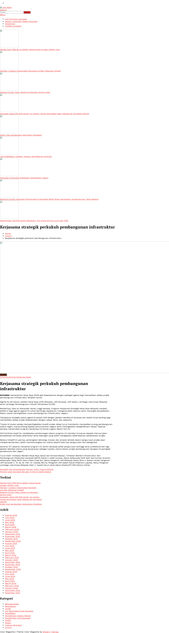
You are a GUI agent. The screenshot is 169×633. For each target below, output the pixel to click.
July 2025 (9, 546)
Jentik (8, 609)
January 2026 (11, 532)
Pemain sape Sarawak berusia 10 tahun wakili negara (25, 472)
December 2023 (12, 590)
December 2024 (12, 562)
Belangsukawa (12, 604)
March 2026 (10, 527)
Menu (2, 15)
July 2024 (9, 574)
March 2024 (10, 583)
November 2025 (12, 536)
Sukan (8, 623)
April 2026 (10, 524)
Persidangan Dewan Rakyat (18, 616)
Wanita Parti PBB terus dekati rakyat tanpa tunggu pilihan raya (30, 49)
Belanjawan (10, 606)
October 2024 (11, 567)
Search (3, 10)
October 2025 (11, 539)
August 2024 (11, 571)
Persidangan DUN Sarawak (17, 618)
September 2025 (13, 541)
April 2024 (10, 581)
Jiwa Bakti (26, 377)
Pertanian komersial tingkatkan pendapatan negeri (24, 178)
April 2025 (10, 553)
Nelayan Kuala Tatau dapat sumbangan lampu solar (25, 92)
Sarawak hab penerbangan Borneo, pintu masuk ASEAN (26, 469)
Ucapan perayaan (13, 625)
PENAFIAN (10, 24)
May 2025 (9, 550)
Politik (8, 620)
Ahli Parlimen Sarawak (16, 19)
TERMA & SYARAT (13, 26)
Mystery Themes (50, 632)
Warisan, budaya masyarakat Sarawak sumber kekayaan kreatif (30, 71)
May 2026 (9, 522)
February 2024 (12, 586)
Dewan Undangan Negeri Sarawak (21, 21)
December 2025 (12, 534)
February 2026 (12, 529)
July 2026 (9, 517)
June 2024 (10, 576)
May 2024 (9, 578)
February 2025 (12, 557)
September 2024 (13, 569)
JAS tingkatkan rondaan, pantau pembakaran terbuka (26, 156)
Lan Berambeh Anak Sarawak (19, 611)
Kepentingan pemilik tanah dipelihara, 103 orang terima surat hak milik (34, 220)
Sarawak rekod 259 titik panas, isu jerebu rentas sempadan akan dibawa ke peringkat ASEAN (44, 114)
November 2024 (12, 564)
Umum (3, 375)
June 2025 (10, 548)
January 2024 (11, 588)
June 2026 (10, 520)
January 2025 (11, 560)
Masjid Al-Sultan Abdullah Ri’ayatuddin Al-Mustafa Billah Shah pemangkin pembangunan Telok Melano (49, 199)
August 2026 (11, 515)
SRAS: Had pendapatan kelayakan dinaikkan (21, 135)
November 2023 (12, 593)
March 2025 (10, 555)
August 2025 (11, 543)
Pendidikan (10, 613)
